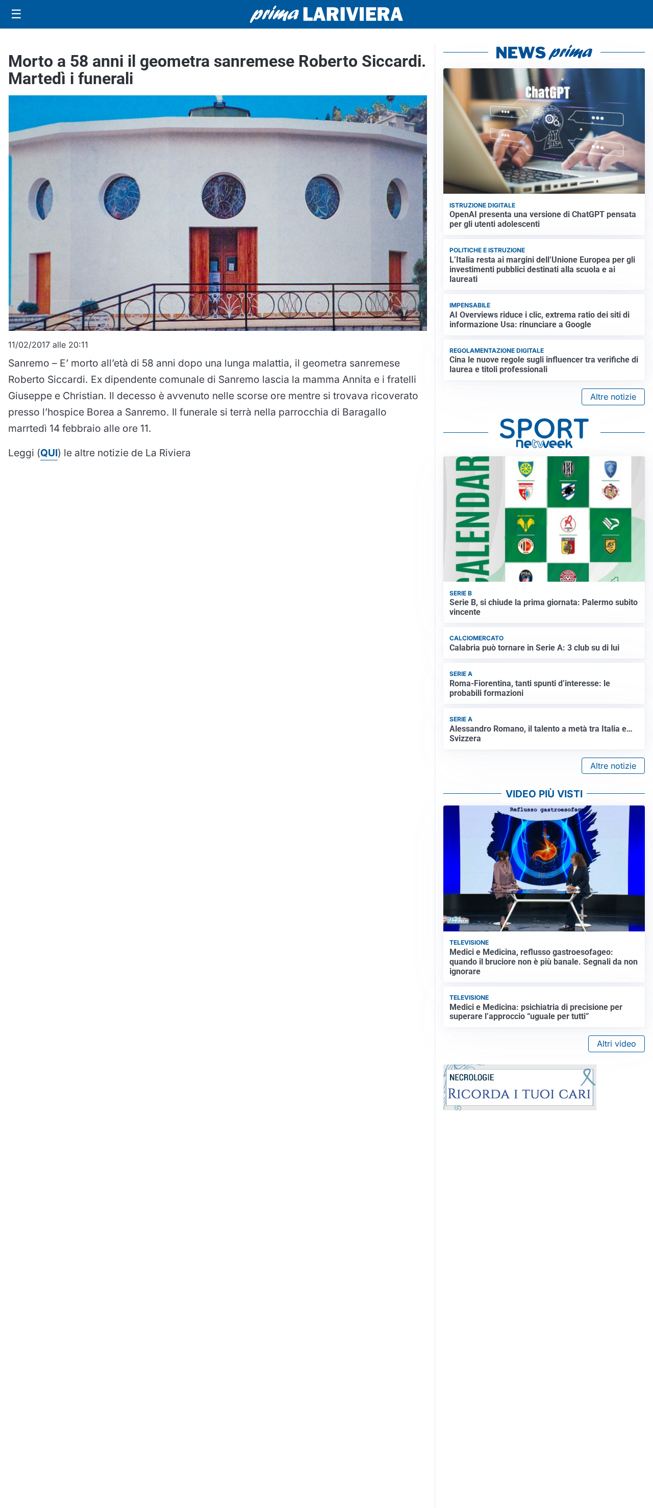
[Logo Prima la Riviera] (326, 14)
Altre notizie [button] (613, 397)
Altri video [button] (616, 1043)
